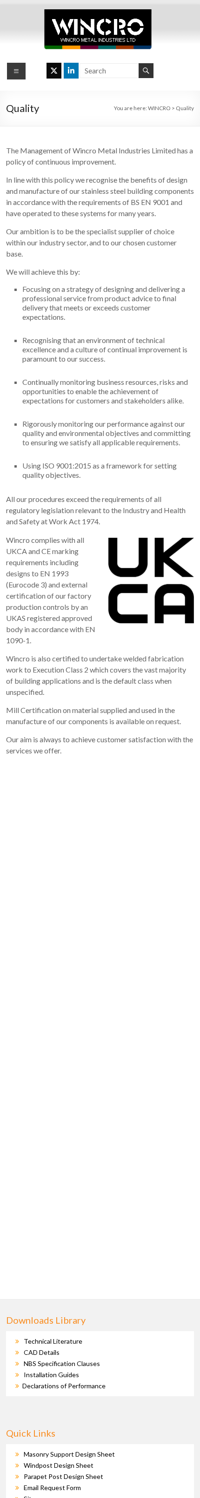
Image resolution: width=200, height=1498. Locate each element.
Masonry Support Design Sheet (69, 1454)
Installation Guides (51, 1375)
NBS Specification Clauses (62, 1363)
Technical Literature (53, 1341)
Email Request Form (52, 1487)
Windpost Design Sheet (58, 1465)
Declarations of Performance (64, 1386)
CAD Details (42, 1352)
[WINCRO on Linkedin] (71, 71)
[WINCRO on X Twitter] (54, 71)
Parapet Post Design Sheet (63, 1476)
